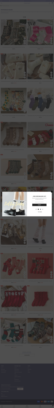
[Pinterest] (40, 209)
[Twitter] (43, 209)
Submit (39, 204)
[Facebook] (36, 209)
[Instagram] (38, 209)
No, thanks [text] (40, 211)
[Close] (52, 191)
